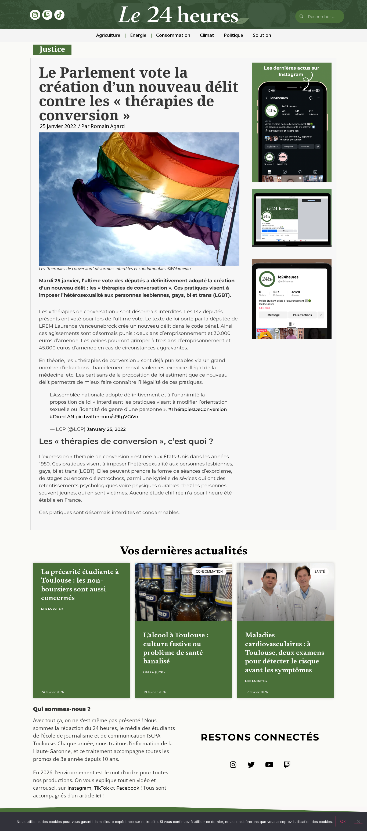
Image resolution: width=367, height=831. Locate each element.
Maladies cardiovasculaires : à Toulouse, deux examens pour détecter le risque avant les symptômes (284, 653)
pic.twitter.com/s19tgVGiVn (106, 416)
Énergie (138, 35)
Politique (233, 35)
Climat (207, 35)
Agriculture (108, 35)
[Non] (358, 821)
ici (98, 796)
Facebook (127, 788)
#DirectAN (62, 416)
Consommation (173, 35)
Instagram (79, 788)
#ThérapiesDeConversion (197, 409)
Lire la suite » (52, 608)
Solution (262, 35)
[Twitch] (47, 15)
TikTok (101, 788)
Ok (343, 821)
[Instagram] (35, 15)
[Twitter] (251, 764)
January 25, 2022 (106, 429)
